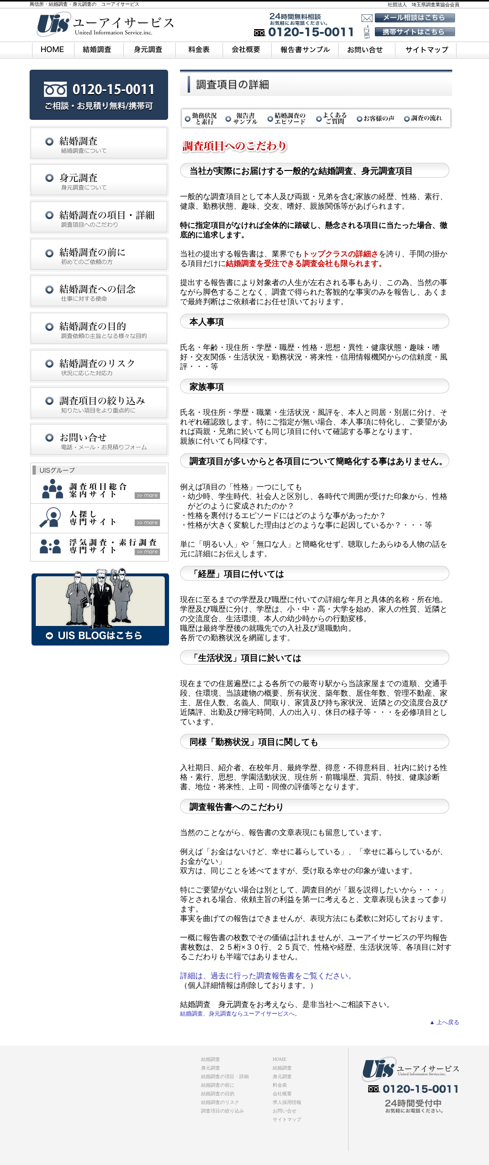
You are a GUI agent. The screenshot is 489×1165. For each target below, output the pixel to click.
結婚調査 (282, 1067)
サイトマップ (287, 1119)
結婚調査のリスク (220, 1102)
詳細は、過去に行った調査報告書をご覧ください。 (268, 976)
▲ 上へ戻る (444, 1022)
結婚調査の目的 (217, 1093)
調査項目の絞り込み (222, 1110)
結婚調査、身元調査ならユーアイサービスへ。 (240, 1013)
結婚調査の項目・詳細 (225, 1076)
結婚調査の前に (217, 1085)
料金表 (280, 1085)
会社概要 (282, 1093)
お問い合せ (285, 1110)
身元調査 (282, 1076)
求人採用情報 (287, 1102)
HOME (280, 1059)
